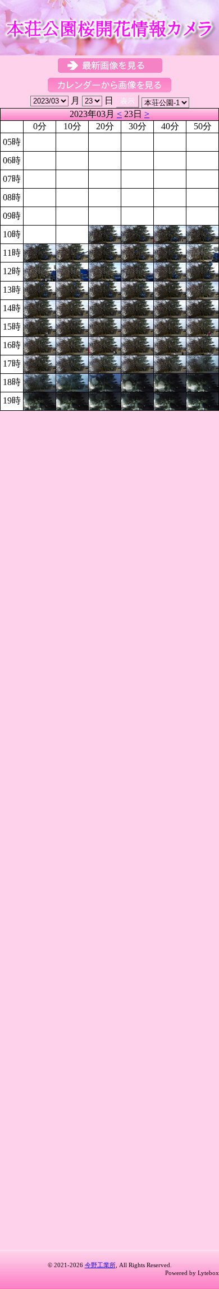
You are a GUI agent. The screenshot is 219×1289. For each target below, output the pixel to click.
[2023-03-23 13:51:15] (202, 289)
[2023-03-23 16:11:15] (72, 344)
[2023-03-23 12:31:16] (137, 270)
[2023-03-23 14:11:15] (72, 307)
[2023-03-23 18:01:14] (40, 382)
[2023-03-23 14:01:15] (40, 307)
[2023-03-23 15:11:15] (72, 326)
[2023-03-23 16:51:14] (202, 344)
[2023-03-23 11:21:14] (105, 252)
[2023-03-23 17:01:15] (40, 363)
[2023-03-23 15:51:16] (202, 326)
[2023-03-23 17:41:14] (170, 363)
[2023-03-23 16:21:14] (105, 344)
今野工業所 (100, 1265)
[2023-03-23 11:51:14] (202, 252)
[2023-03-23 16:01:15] (40, 344)
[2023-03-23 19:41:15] (170, 400)
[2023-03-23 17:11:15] (72, 363)
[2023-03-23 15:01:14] (40, 326)
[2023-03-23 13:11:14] (72, 289)
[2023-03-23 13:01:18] (40, 289)
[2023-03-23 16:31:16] (137, 344)
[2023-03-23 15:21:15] (105, 326)
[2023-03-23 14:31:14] (137, 307)
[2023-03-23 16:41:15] (170, 344)
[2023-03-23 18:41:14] (170, 382)
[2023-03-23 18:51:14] (202, 382)
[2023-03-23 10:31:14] (137, 233)
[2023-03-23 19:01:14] (40, 400)
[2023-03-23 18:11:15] (72, 382)
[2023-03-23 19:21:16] (105, 400)
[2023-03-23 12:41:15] (170, 270)
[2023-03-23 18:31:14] (137, 382)
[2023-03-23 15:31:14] (137, 326)
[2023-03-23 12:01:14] (40, 270)
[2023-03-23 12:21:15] (105, 270)
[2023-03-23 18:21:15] (105, 382)
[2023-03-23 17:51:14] (202, 363)
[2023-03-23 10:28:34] (105, 233)
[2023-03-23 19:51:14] (202, 400)
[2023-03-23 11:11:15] (72, 252)
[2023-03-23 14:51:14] (202, 307)
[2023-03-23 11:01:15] (40, 252)
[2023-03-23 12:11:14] (72, 270)
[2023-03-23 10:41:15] (170, 233)
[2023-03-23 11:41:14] (170, 252)
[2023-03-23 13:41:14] (170, 289)
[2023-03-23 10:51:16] (202, 233)
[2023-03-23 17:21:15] (105, 363)
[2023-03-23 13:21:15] (105, 289)
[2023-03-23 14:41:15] (170, 307)
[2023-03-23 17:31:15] (137, 363)
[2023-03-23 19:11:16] (72, 400)
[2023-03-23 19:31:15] (137, 400)
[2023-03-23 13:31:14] (137, 289)
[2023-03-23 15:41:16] (170, 326)
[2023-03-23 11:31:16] (137, 252)
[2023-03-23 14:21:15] (105, 307)
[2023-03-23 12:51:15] (202, 270)
